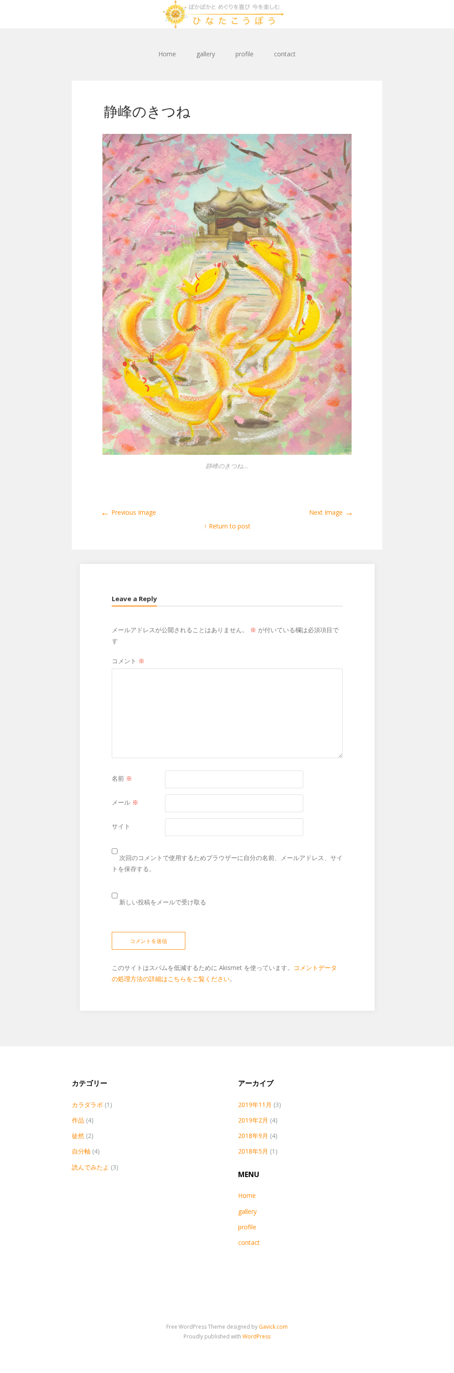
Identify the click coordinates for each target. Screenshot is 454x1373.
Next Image (331, 512)
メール (125, 802)
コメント (128, 661)
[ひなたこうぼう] (227, 14)
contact (285, 54)
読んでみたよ (90, 1167)
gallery (205, 54)
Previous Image (128, 512)
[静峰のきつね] (227, 452)
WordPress (256, 1336)
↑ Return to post (227, 526)
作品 (78, 1120)
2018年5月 (253, 1151)
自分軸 (81, 1151)
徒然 (78, 1135)
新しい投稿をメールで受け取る (162, 902)
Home (167, 54)
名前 (122, 778)
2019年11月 (255, 1104)
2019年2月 (253, 1120)
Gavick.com (273, 1326)
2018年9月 (253, 1135)
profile (244, 54)
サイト (121, 826)
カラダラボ (87, 1104)
